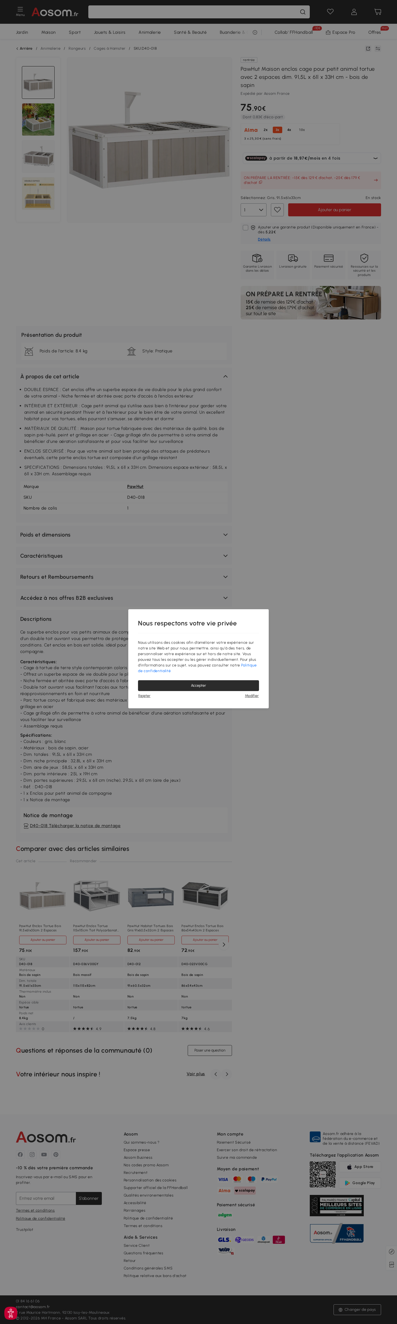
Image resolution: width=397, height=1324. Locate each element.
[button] (11, 1313)
